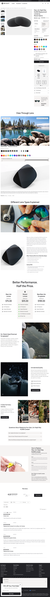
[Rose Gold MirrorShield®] (39, 47)
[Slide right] (3, 35)
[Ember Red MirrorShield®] (25, 155)
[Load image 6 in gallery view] (3, 34)
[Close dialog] (20, 585)
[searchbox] (7, 502)
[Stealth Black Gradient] (44, 39)
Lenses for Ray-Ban (3, 568)
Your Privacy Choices (33, 590)
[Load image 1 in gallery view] (3, 11)
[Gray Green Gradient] (35, 42)
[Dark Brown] (37, 39)
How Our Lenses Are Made (29, 568)
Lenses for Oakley (3, 566)
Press (14, 571)
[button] (13, 3)
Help (40, 0)
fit (4, 506)
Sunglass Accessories (4, 574)
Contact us (45, 0)
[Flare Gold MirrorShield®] (41, 47)
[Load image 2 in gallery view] (3, 16)
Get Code (11, 593)
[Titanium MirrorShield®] (41, 49)
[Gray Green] (39, 39)
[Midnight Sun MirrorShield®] (35, 47)
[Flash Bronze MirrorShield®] (44, 49)
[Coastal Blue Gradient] (37, 42)
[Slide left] (3, 8)
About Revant (15, 566)
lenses (7, 506)
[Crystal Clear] (19, 151)
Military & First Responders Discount (18, 574)
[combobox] (17, 502)
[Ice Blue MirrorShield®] (46, 47)
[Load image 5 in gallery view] (3, 29)
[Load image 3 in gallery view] (3, 20)
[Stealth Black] (35, 39)
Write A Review (38, 495)
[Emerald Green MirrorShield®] (44, 47)
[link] (45, 18)
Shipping (40, 571)
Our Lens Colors (28, 571)
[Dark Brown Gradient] (46, 39)
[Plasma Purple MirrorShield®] (37, 49)
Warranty (40, 574)
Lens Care (40, 568)
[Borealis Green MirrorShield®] (27, 155)
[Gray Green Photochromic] (23, 151)
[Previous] (36, 77)
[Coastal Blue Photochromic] (25, 151)
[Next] (47, 77)
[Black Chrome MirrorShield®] (39, 49)
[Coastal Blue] (41, 39)
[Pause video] (24, 357)
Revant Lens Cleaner (44, 74)
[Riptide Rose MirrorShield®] (30, 155)
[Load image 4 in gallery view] (3, 25)
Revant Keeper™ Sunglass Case (38, 75)
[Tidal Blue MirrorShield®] (35, 49)
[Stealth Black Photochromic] (21, 151)
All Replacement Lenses (4, 571)
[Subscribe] (45, 582)
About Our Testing (35, 390)
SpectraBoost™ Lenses (29, 566)
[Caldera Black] (27, 151)
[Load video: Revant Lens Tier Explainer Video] (25, 218)
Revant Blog (15, 568)
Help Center (40, 566)
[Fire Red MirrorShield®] (37, 47)
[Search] (43, 3)
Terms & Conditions (26, 590)
